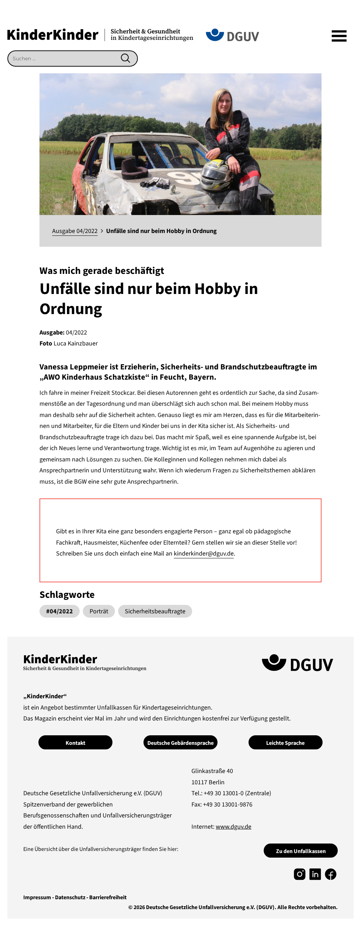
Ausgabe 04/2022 (75, 231)
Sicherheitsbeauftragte (155, 611)
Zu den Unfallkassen (301, 851)
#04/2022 (59, 611)
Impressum (37, 897)
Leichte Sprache (285, 743)
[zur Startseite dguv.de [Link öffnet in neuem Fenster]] (232, 34)
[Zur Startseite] (100, 34)
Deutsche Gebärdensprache (180, 743)
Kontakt (75, 743)
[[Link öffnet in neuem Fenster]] (300, 873)
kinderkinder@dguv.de (204, 553)
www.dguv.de (233, 826)
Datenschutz (70, 897)
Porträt (99, 611)
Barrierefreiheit (108, 897)
